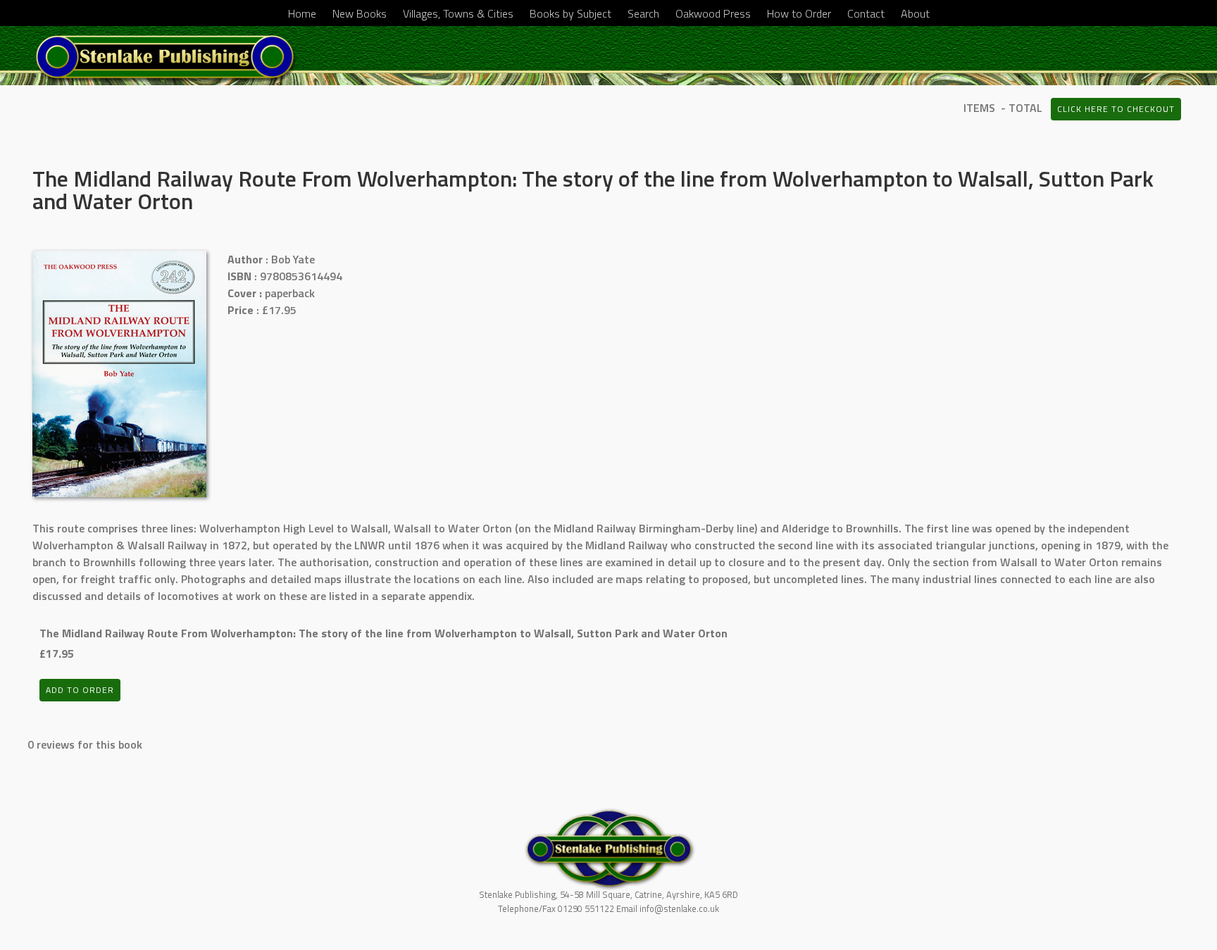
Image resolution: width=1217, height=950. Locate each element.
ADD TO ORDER (80, 689)
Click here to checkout (1116, 108)
